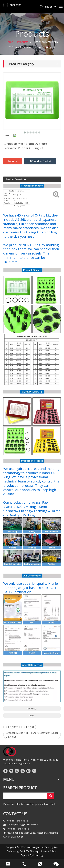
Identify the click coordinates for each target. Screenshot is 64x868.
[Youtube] (23, 771)
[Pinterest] (34, 771)
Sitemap (34, 851)
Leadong (38, 855)
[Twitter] (17, 771)
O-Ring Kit (28, 726)
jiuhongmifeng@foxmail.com (22, 824)
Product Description (16, 179)
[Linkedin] (11, 771)
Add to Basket (42, 161)
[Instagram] (28, 771)
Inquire (12, 161)
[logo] (9, 751)
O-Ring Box (11, 726)
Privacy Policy (48, 851)
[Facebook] (5, 771)
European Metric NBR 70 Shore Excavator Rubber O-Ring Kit (31, 734)
